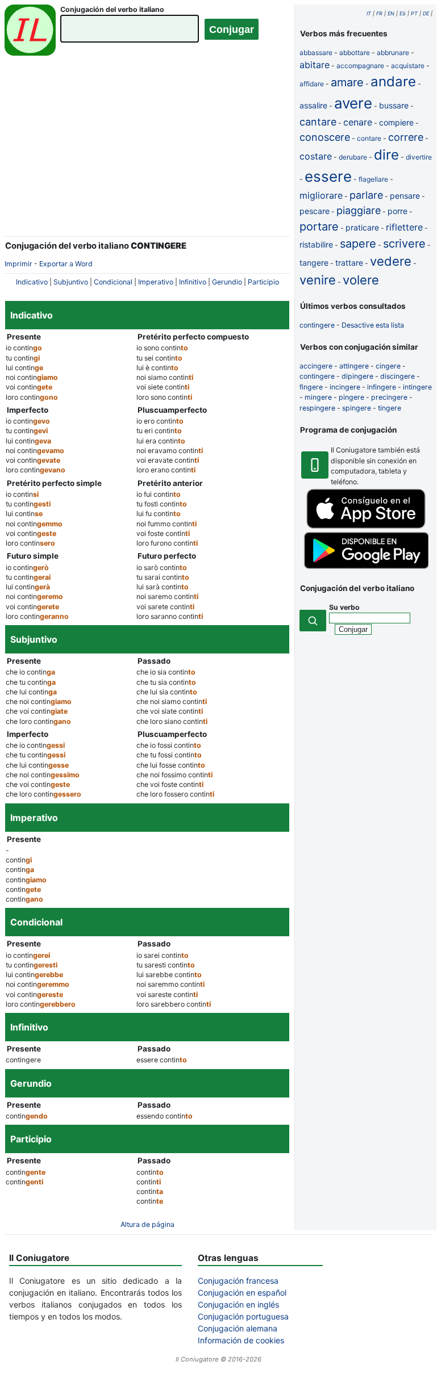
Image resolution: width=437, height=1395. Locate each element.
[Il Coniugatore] (30, 31)
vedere (390, 261)
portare (319, 226)
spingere (356, 408)
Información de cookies (241, 1340)
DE (426, 13)
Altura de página (147, 1224)
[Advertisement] (147, 153)
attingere (354, 366)
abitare (314, 64)
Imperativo (155, 282)
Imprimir (18, 263)
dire (386, 154)
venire (317, 280)
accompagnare (360, 65)
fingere (311, 387)
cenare (357, 122)
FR (379, 13)
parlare (366, 195)
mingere (318, 397)
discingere (397, 376)
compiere (396, 122)
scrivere (404, 243)
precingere (389, 397)
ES (402, 13)
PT (414, 13)
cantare (317, 122)
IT (369, 13)
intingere (417, 387)
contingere (317, 325)
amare (347, 82)
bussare (394, 105)
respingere (317, 408)
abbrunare (393, 52)
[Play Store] (365, 566)
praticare (362, 227)
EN (391, 13)
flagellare (373, 179)
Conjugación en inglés (238, 1304)
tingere (389, 408)
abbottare (354, 52)
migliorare (321, 195)
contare (369, 138)
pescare (314, 211)
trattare (349, 262)
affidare (311, 83)
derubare (353, 157)
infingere (381, 387)
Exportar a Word (66, 263)
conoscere (324, 137)
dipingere (357, 376)
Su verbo (344, 607)
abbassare (315, 52)
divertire (419, 157)
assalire (313, 105)
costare (315, 156)
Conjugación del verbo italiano (112, 9)
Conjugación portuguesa (243, 1316)
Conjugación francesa (238, 1280)
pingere (351, 397)
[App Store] (365, 526)
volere (361, 280)
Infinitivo (192, 282)
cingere (388, 366)
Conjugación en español (242, 1292)
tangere (313, 262)
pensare (405, 195)
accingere (315, 366)
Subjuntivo (70, 282)
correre (405, 137)
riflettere (404, 227)
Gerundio (227, 282)
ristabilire (316, 244)
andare (393, 81)
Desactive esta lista (373, 325)
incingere (345, 387)
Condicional (113, 282)
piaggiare (358, 210)
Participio (263, 282)
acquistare (407, 65)
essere (328, 176)
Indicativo (32, 282)
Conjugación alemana (237, 1328)
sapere (358, 243)
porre (397, 211)
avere (353, 103)
